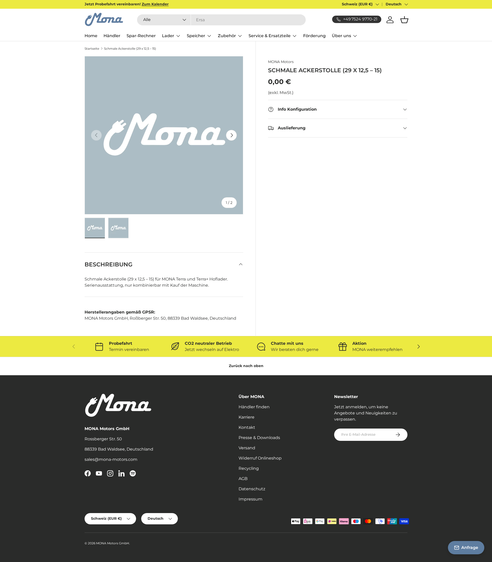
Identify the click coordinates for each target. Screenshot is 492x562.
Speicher (196, 35)
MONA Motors (281, 61)
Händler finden (254, 406)
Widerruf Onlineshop (260, 458)
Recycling (249, 468)
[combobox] (221, 19)
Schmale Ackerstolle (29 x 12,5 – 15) (130, 48)
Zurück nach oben (246, 365)
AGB (243, 478)
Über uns (341, 35)
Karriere (246, 417)
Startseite (92, 48)
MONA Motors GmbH (112, 543)
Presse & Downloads (259, 437)
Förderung (314, 35)
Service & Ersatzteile (270, 35)
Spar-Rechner (141, 35)
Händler (112, 35)
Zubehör (227, 35)
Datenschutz (252, 488)
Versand (247, 447)
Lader (168, 35)
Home (91, 35)
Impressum (250, 499)
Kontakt (247, 427)
